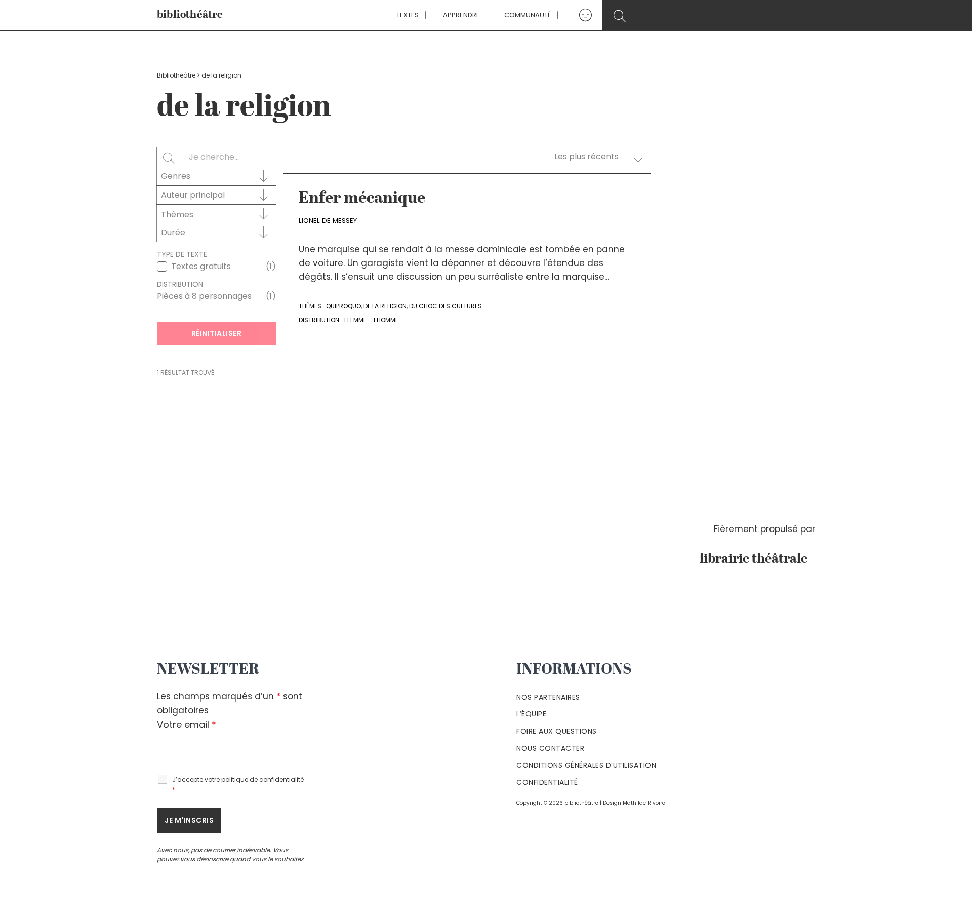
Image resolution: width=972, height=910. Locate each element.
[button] (424, 15)
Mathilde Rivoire (644, 803)
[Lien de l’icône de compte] (585, 15)
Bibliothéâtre (176, 75)
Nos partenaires (548, 697)
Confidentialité (547, 782)
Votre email (186, 724)
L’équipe (531, 714)
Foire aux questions (556, 731)
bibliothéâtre (190, 15)
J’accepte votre (238, 784)
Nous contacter (550, 748)
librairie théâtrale (757, 559)
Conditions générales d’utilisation (586, 765)
